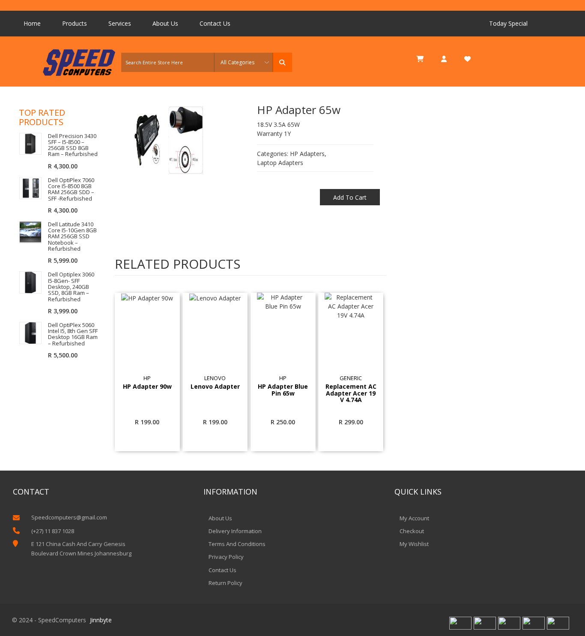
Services (119, 23)
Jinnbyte (101, 620)
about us (220, 518)
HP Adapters (307, 154)
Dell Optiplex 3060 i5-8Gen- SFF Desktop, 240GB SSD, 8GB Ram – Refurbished (71, 286)
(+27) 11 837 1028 (52, 531)
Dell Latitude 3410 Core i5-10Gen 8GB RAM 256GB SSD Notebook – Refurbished (72, 236)
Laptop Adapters (280, 163)
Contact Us (215, 23)
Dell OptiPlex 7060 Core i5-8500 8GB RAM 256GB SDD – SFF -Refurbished (71, 189)
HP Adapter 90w (147, 386)
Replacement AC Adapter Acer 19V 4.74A (350, 393)
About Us (165, 23)
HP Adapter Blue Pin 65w (283, 390)
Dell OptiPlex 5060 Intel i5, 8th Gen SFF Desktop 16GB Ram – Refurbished (73, 334)
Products (74, 23)
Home (32, 23)
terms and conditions (237, 544)
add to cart (350, 197)
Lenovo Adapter (215, 386)
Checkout (412, 531)
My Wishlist (414, 544)
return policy (225, 583)
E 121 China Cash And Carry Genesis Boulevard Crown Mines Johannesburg (81, 548)
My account (414, 518)
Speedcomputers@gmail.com (69, 517)
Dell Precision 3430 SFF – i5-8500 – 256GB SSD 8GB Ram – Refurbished (73, 145)
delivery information (235, 531)
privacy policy (226, 557)
